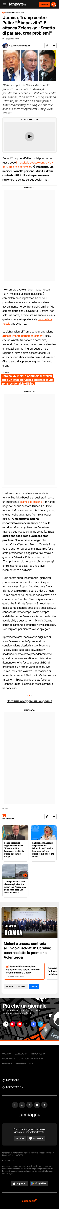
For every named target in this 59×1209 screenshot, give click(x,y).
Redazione (7, 1063)
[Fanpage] (29, 1115)
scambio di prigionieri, (32, 501)
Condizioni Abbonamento (31, 1059)
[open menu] (3, 4)
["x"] (26, 1024)
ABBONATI (44, 4)
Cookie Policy (8, 1059)
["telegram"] (40, 1024)
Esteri (5, 809)
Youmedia (6, 1054)
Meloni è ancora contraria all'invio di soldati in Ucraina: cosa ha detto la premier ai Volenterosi (27, 950)
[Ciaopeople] (29, 1201)
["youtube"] (19, 1024)
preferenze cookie (24, 1063)
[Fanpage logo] (17, 4)
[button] (54, 45)
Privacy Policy (38, 1054)
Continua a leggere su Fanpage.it (29, 701)
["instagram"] (12, 1024)
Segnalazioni (21, 1054)
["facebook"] (33, 1024)
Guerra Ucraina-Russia (14, 13)
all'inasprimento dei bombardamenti (23, 335)
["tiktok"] (5, 1024)
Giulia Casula (23, 45)
